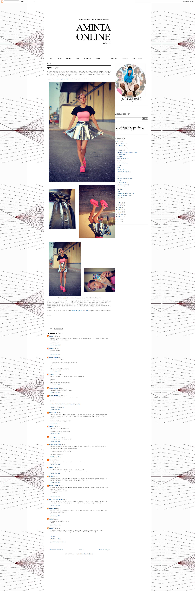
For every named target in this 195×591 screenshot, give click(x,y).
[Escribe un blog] (57, 329)
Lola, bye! (52, 412)
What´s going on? (123, 158)
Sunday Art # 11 (123, 182)
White (119, 165)
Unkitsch (52, 536)
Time (119, 191)
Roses (119, 180)
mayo (119, 207)
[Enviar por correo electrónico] (55, 329)
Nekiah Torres (53, 388)
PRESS (77, 58)
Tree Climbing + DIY (124, 195)
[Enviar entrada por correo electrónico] (51, 328)
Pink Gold (121, 197)
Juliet (51, 460)
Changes (120, 156)
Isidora (51, 348)
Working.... (121, 161)
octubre (121, 145)
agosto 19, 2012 (55, 505)
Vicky (51, 476)
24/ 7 (119, 176)
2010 (118, 221)
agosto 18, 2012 (55, 345)
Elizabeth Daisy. (55, 395)
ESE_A (119, 174)
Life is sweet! (122, 163)
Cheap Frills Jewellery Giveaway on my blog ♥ (65, 404)
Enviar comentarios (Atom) (84, 554)
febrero (121, 214)
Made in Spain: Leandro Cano (127, 200)
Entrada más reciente (56, 549)
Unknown (51, 336)
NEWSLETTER (87, 58)
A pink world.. (122, 187)
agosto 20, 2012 (55, 538)
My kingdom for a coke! (125, 178)
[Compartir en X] (58, 329)
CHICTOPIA (125, 58)
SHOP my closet (137, 58)
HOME (51, 58)
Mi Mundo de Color (55, 444)
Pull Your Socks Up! (56, 499)
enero (120, 216)
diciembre (121, 143)
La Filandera (53, 357)
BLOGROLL (98, 58)
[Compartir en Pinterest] (62, 329)
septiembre (122, 148)
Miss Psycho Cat (54, 437)
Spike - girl (122, 169)
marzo (120, 212)
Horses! (120, 189)
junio (120, 205)
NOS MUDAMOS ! (122, 154)
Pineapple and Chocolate (126, 193)
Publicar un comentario (57, 542)
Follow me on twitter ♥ (57, 407)
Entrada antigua (104, 549)
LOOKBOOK (114, 58)
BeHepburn (52, 508)
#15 (119, 167)
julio (120, 203)
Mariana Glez (53, 485)
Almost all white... (124, 171)
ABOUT (59, 58)
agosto (120, 150)
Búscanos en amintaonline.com (127, 152)
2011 (118, 219)
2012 (118, 141)
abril (120, 209)
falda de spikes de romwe (79, 310)
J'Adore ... (53, 374)
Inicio (81, 549)
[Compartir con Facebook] (60, 329)
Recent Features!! (124, 185)
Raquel (51, 519)
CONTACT (68, 58)
